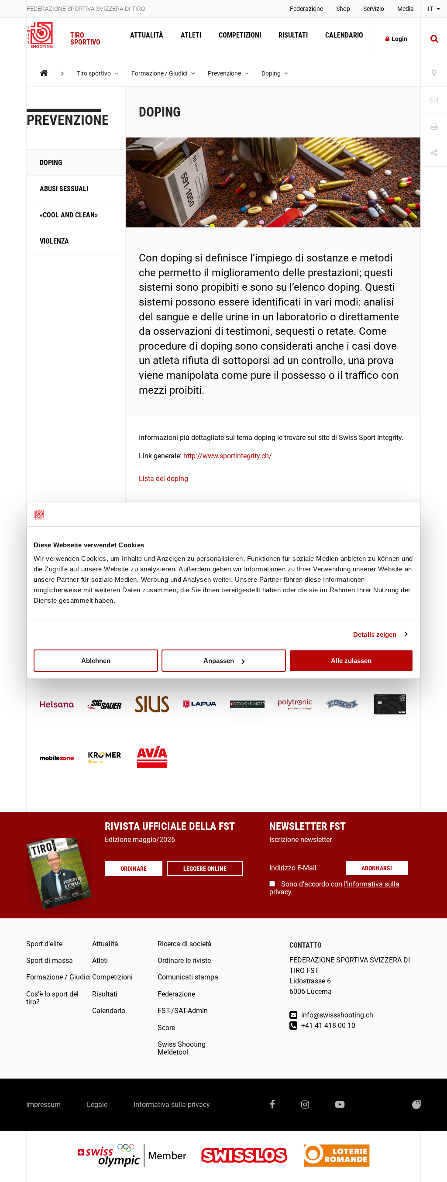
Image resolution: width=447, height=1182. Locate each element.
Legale (97, 1104)
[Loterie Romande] (336, 1156)
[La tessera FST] (390, 705)
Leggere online (205, 868)
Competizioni (240, 35)
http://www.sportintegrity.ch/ (227, 456)
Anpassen (218, 660)
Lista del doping (163, 478)
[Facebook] (272, 1105)
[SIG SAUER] (104, 705)
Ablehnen (95, 660)
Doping (271, 73)
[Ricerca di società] (434, 73)
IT (431, 8)
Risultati (293, 35)
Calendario (344, 35)
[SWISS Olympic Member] (138, 1156)
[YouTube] (340, 1105)
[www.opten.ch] (416, 1105)
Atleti (191, 35)
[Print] (434, 126)
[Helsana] (57, 705)
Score (166, 1028)
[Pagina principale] (44, 35)
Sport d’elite (44, 944)
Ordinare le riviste (184, 960)
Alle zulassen (351, 660)
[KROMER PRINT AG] (104, 759)
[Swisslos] (251, 1156)
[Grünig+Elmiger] (247, 705)
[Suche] (434, 39)
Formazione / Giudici (160, 73)
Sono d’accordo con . (334, 888)
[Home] (44, 73)
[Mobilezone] (57, 759)
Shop (343, 8)
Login (399, 38)
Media (405, 8)
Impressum (43, 1104)
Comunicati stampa (188, 977)
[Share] (434, 153)
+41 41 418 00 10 (327, 1025)
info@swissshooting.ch (336, 1015)
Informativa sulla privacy (172, 1104)
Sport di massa (49, 960)
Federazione (306, 8)
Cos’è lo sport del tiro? (52, 998)
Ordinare (133, 868)
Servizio (373, 8)
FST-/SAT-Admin (183, 1011)
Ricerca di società (185, 944)
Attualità (146, 35)
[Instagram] (305, 1105)
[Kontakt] (434, 100)
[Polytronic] (295, 705)
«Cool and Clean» (69, 215)
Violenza (54, 241)
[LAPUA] (200, 705)
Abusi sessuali (64, 189)
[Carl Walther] (342, 705)
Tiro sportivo (85, 38)
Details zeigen (374, 634)
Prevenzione (225, 73)
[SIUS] (152, 705)
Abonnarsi (376, 868)
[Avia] (152, 759)
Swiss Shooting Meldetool (182, 1048)
